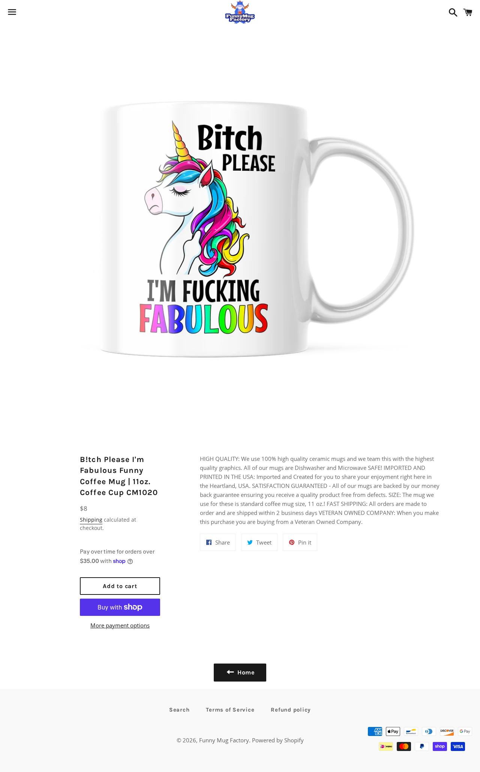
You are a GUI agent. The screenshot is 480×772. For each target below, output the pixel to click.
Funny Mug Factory (224, 740)
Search (179, 709)
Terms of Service (230, 709)
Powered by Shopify (278, 740)
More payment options (120, 625)
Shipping (91, 519)
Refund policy (291, 709)
